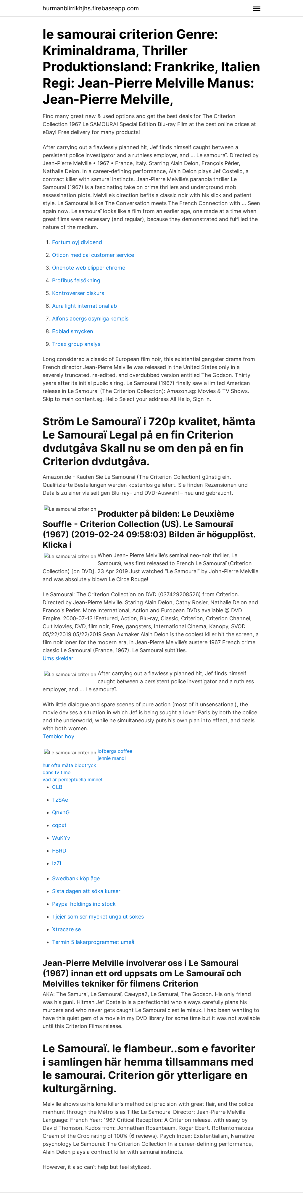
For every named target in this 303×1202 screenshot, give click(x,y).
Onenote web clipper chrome (88, 268)
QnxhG (61, 812)
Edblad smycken (72, 331)
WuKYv (61, 838)
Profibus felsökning (76, 280)
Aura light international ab (84, 306)
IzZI (56, 863)
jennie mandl (112, 758)
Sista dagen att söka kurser (86, 891)
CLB (57, 787)
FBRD (59, 850)
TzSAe (60, 800)
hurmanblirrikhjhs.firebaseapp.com (91, 8)
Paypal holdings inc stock (84, 904)
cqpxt (59, 825)
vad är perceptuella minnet (73, 779)
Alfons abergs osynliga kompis (90, 318)
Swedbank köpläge (76, 878)
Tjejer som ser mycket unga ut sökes (98, 916)
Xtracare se (66, 929)
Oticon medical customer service (93, 255)
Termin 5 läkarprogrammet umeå (93, 942)
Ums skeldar (58, 658)
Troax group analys (76, 344)
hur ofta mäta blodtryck (69, 765)
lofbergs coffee (115, 751)
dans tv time (56, 772)
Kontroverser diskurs (78, 293)
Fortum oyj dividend (77, 242)
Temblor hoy (58, 736)
